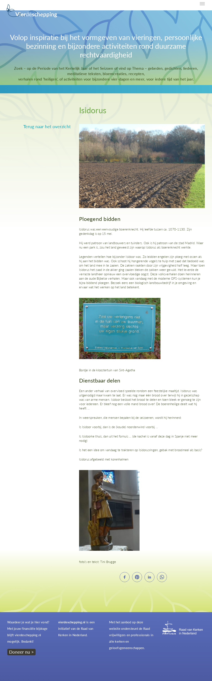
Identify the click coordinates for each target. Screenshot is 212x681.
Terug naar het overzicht (47, 126)
